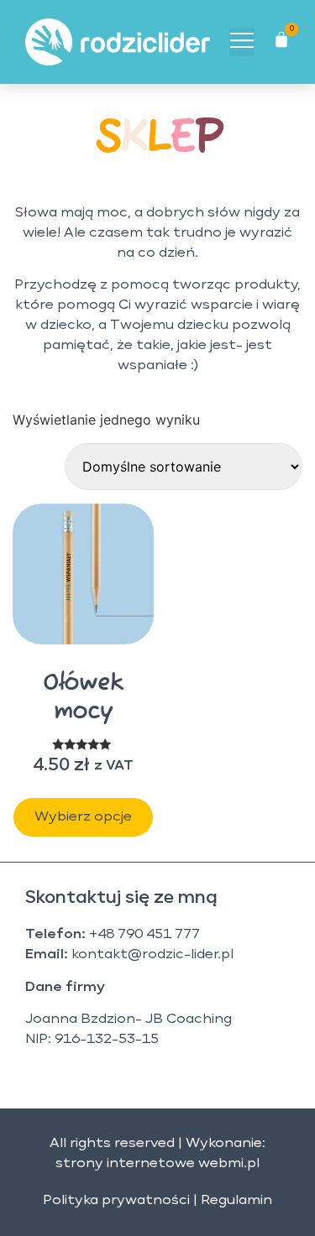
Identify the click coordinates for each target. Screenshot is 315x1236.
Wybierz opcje (83, 817)
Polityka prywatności (116, 1200)
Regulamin (236, 1200)
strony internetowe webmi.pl (157, 1164)
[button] (242, 42)
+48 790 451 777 (144, 934)
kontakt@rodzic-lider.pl (152, 955)
